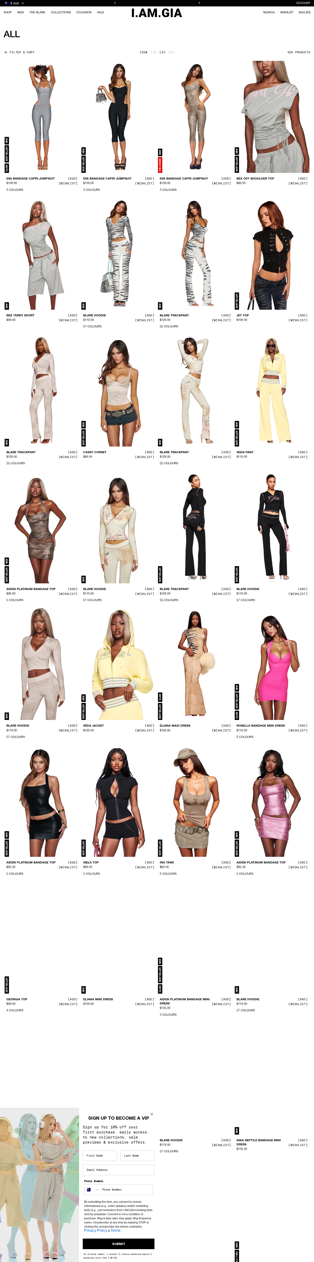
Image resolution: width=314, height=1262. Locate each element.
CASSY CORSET (94, 452)
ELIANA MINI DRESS (98, 999)
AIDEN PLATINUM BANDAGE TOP (31, 589)
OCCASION (83, 12)
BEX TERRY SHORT (20, 315)
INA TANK (167, 862)
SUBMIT (118, 1244)
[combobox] (92, 1190)
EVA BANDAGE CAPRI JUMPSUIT (30, 178)
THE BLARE (37, 12)
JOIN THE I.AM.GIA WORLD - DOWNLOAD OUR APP (157, 3)
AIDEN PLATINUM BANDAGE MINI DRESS (185, 1001)
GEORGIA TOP (16, 999)
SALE (100, 12)
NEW (20, 12)
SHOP (8, 12)
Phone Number (93, 1181)
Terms (115, 1230)
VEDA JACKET (93, 726)
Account (303, 3)
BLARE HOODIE (94, 315)
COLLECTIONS (61, 12)
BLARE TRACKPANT (174, 315)
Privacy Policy (95, 1230)
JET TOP (243, 315)
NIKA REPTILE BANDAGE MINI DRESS (259, 1142)
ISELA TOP (91, 862)
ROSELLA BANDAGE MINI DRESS (261, 726)
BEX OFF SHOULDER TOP (255, 178)
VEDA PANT (245, 452)
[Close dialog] (151, 1114)
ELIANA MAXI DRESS (175, 726)
